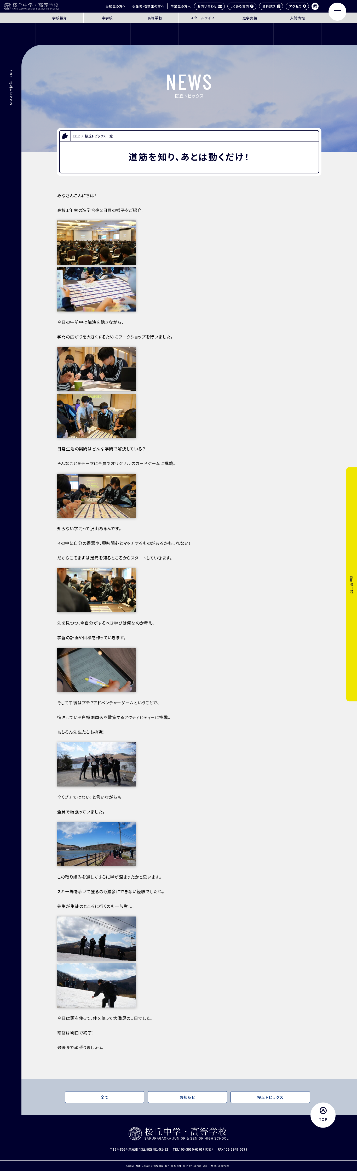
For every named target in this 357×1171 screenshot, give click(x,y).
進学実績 (250, 17)
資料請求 (269, 6)
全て (105, 1097)
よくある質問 (240, 6)
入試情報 (297, 17)
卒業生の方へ (181, 6)
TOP (76, 135)
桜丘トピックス (270, 1097)
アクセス (295, 6)
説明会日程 (351, 584)
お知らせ (187, 1097)
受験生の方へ (116, 6)
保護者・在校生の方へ (148, 6)
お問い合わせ (207, 6)
